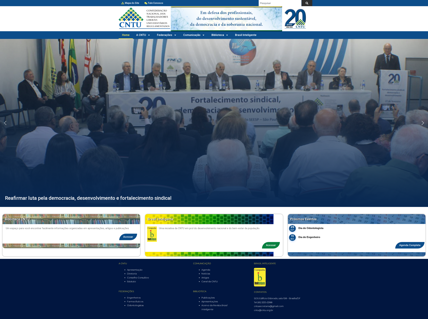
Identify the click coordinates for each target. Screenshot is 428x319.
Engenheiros (134, 297)
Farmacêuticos (135, 301)
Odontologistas (135, 305)
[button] (5, 123)
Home (126, 35)
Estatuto (131, 281)
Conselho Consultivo (138, 277)
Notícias (205, 273)
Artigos (205, 277)
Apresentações (209, 301)
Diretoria (132, 273)
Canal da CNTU (209, 281)
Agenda (205, 269)
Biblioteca (217, 35)
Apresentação (134, 269)
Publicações (208, 297)
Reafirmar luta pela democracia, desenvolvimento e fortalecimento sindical (88, 198)
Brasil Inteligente (245, 35)
